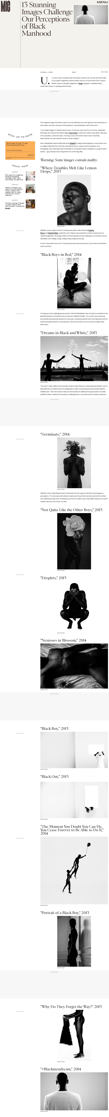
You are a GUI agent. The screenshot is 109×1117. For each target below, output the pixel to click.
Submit (31, 155)
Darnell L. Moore (47, 72)
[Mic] (5, 6)
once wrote (73, 133)
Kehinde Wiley (53, 233)
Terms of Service (29, 157)
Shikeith (73, 143)
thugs (81, 83)
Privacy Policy (8, 158)
